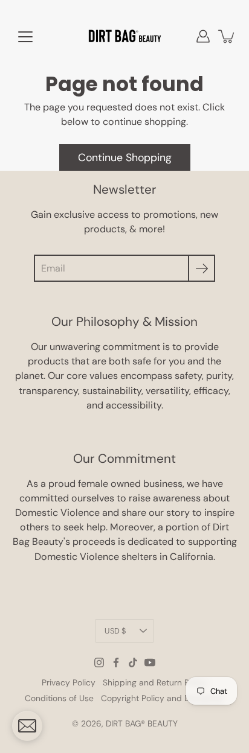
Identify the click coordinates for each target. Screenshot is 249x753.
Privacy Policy (68, 682)
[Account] (203, 36)
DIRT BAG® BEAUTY (142, 723)
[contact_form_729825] (27, 726)
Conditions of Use (59, 698)
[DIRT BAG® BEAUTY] (124, 36)
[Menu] (25, 36)
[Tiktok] (133, 662)
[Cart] (227, 36)
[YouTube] (149, 662)
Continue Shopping (125, 157)
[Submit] (201, 268)
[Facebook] (116, 662)
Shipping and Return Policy (155, 682)
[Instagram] (99, 662)
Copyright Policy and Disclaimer (162, 698)
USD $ (115, 631)
